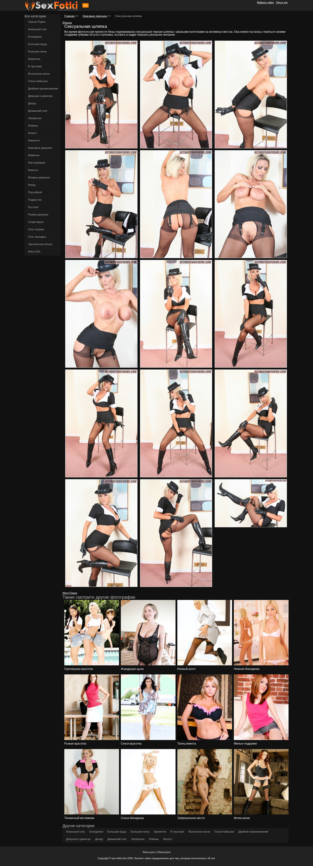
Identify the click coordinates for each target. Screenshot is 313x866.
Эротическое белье (40, 244)
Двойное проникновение (43, 88)
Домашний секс (37, 110)
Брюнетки (34, 58)
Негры (32, 184)
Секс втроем (36, 229)
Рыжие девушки (38, 214)
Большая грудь (37, 44)
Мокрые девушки (39, 177)
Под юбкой (35, 192)
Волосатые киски (39, 73)
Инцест (32, 132)
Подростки (34, 199)
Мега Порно (69, 593)
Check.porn (164, 852)
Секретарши (35, 221)
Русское (33, 207)
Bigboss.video (265, 2)
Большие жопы (37, 51)
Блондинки (35, 36)
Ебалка (67, 22)
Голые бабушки (38, 81)
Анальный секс (37, 29)
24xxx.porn (149, 852)
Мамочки (33, 155)
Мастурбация (36, 162)
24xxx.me (282, 2)
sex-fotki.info (119, 858)
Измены (33, 125)
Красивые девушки (40, 147)
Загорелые (34, 118)
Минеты (33, 170)
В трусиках (35, 66)
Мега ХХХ (34, 251)
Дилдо (32, 103)
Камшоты (34, 140)
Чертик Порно (36, 21)
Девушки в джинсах (40, 95)
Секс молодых (37, 236)
